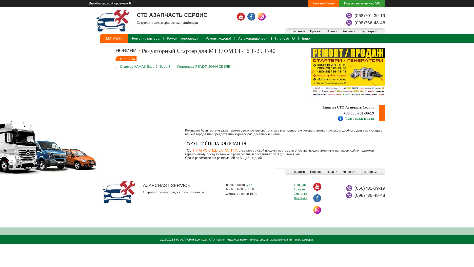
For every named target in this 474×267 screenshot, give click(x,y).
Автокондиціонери (253, 38)
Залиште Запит (323, 3)
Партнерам (368, 31)
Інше (306, 38)
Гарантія (299, 31)
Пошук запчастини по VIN (362, 3)
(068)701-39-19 (370, 15)
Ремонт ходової (218, 38)
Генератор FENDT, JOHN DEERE (203, 66)
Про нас (315, 31)
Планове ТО (285, 38)
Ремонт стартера (145, 38)
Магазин (114, 38)
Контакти (348, 31)
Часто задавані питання (359, 118)
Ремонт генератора (182, 38)
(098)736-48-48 (370, 22)
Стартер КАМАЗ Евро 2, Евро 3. (145, 66)
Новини (332, 31)
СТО (249, 185)
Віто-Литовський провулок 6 (110, 3)
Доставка (300, 194)
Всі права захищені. (301, 239)
